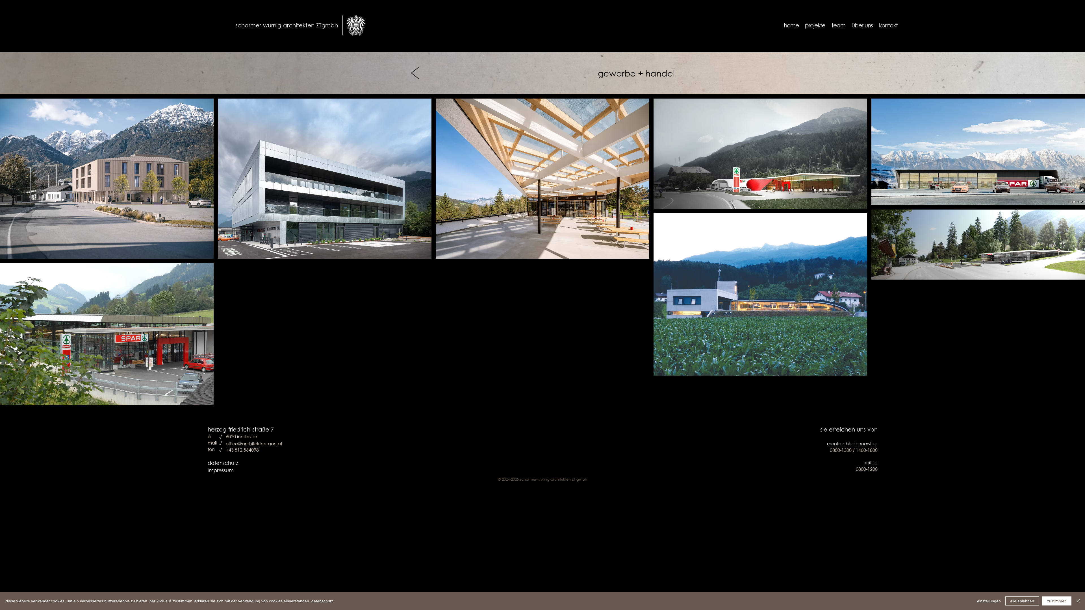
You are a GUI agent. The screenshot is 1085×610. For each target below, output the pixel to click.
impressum (221, 470)
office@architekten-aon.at (254, 443)
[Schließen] (1078, 600)
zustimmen (1057, 601)
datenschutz (223, 463)
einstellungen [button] (989, 601)
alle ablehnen (1022, 601)
